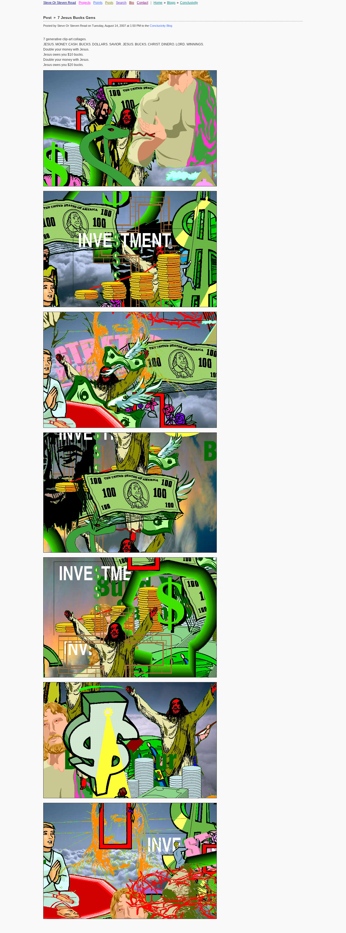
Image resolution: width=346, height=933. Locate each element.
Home (158, 3)
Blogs (171, 3)
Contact (142, 3)
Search (121, 3)
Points (97, 3)
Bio (131, 3)
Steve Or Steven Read (59, 3)
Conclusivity (189, 3)
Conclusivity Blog (161, 25)
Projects (85, 3)
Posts (109, 3)
